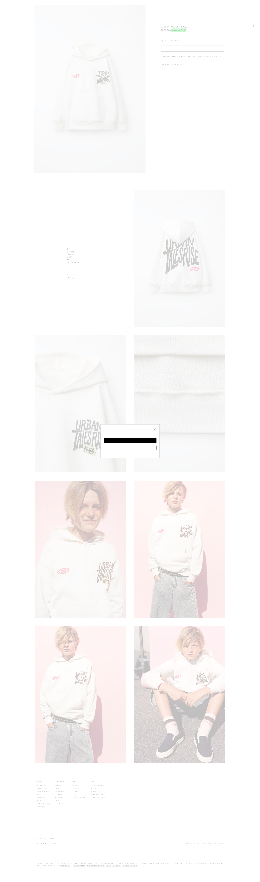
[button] (130, 440)
